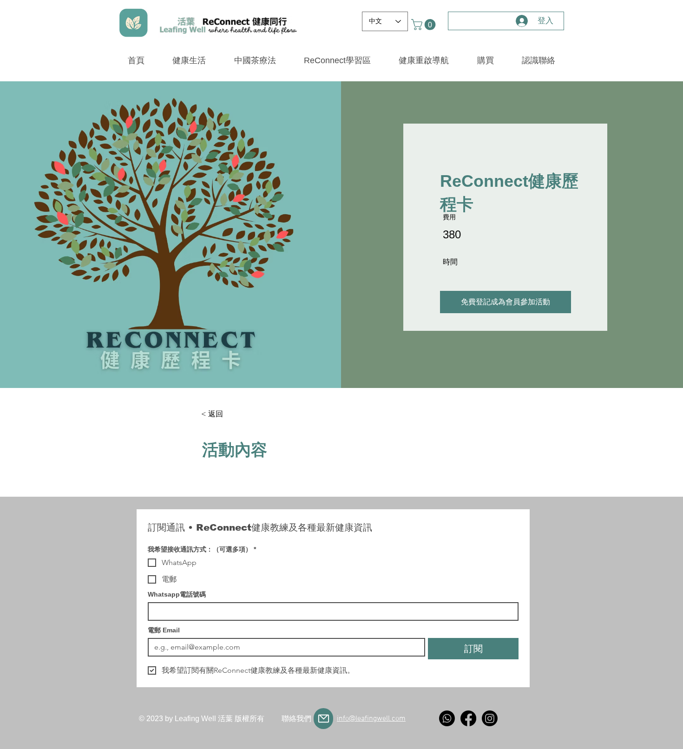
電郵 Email (164, 630)
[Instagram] (490, 718)
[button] (424, 24)
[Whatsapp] (447, 718)
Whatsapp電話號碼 (177, 594)
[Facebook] (468, 718)
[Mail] (323, 718)
